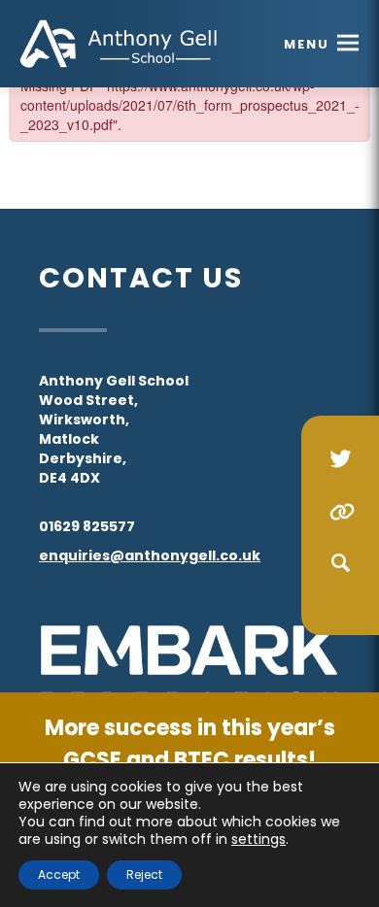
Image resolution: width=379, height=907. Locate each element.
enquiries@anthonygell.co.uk (149, 555)
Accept (59, 874)
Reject (144, 874)
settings (258, 839)
